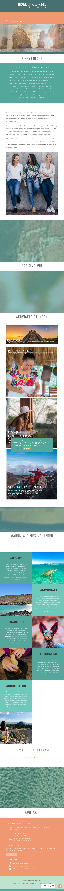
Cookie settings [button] (18, 448)
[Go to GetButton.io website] (60, 889)
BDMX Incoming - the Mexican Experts (25, 869)
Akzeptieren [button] (27, 448)
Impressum (27, 881)
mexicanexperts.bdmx (31, 758)
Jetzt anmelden (12, 854)
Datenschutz (36, 881)
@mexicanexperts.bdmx (21, 863)
